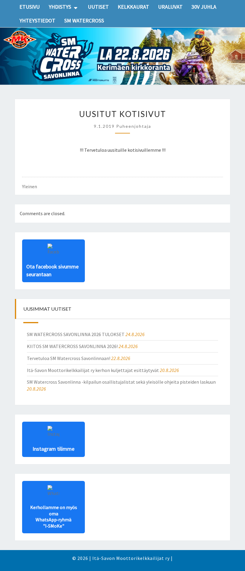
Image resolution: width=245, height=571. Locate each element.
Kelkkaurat (133, 6)
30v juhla (204, 6)
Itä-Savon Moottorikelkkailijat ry (131, 558)
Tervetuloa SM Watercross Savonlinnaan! (68, 358)
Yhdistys (60, 6)
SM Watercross (84, 20)
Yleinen (29, 186)
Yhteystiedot (37, 20)
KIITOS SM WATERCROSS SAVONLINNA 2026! (72, 346)
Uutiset (98, 6)
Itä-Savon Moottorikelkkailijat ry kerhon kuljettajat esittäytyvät (93, 370)
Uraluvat (170, 6)
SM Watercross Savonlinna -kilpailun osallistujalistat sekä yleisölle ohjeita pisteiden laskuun (121, 382)
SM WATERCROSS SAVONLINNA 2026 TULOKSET (76, 334)
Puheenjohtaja (133, 126)
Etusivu (29, 6)
